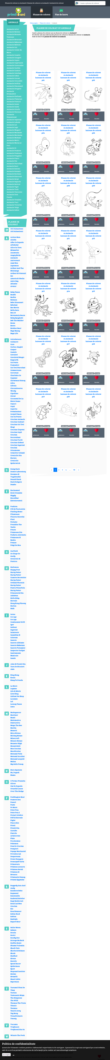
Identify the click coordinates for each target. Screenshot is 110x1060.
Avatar (13, 286)
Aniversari (15, 260)
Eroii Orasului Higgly (16, 494)
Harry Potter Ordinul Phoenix (17, 581)
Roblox (13, 916)
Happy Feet (15, 569)
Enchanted (15, 490)
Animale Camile (13, 55)
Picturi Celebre (16, 815)
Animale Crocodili (14, 81)
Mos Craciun (15, 748)
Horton (13, 606)
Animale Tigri (13, 187)
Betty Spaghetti (16, 318)
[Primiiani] (16, 11)
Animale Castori (14, 70)
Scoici (12, 935)
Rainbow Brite (16, 890)
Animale (14, 258)
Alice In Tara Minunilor (15, 248)
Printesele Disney (17, 877)
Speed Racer (15, 963)
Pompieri (14, 848)
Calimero (14, 342)
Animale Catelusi (14, 73)
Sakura (13, 930)
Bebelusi (14, 305)
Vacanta (14, 1024)
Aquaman (14, 265)
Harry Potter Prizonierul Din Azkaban (17, 593)
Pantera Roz (15, 799)
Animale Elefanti (14, 96)
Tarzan (13, 992)
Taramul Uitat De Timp (17, 988)
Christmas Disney (17, 380)
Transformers (16, 1016)
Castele (13, 352)
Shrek (12, 953)
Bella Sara (14, 310)
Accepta (6, 1054)
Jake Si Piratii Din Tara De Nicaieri (18, 665)
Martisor (14, 715)
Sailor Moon (15, 927)
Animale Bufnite (14, 44)
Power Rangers (16, 859)
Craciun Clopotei (17, 429)
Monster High (16, 743)
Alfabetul (14, 245)
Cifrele (13, 385)
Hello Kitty (14, 598)
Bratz (12, 323)
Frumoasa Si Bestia (15, 538)
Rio (11, 908)
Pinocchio (14, 823)
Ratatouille (15, 896)
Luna (12, 706)
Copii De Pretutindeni (15, 410)
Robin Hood (15, 914)
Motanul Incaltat (17, 756)
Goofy (12, 556)
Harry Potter (15, 572)
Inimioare (14, 632)
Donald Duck (15, 479)
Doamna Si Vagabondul (15, 475)
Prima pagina (34, 23)
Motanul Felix (16, 754)
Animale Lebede (13, 122)
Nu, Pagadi (14, 772)
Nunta (12, 775)
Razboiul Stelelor (17, 898)
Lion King (14, 693)
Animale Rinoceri (14, 176)
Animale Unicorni (14, 192)
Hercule (13, 600)
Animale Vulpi (13, 207)
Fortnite (13, 522)
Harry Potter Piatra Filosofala (17, 586)
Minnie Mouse (16, 741)
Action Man (15, 237)
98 (74, 470)
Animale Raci (12, 166)
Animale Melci (13, 140)
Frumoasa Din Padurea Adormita (18, 533)
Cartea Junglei (16, 347)
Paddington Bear (17, 797)
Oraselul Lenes (16, 788)
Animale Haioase (14, 112)
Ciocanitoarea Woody (16, 389)
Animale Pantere (14, 150)
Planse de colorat (45, 23)
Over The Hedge (17, 791)
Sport (12, 969)
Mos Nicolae (15, 751)
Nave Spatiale (16, 770)
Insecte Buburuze (17, 645)
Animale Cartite (13, 68)
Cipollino (14, 393)
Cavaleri (14, 354)
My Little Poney (16, 764)
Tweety (13, 1018)
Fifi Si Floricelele (17, 509)
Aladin (13, 239)
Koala (12, 677)
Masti (12, 717)
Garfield (14, 551)
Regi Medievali (16, 901)
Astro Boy (14, 281)
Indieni (13, 627)
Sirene (13, 958)
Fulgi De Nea (15, 545)
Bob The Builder (17, 320)
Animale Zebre (13, 210)
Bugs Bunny (15, 331)
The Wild (14, 1000)
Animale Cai (12, 47)
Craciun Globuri (17, 442)
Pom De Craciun (17, 846)
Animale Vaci (12, 202)
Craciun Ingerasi (17, 445)
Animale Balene (13, 32)
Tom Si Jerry (15, 1011)
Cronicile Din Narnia (16, 456)
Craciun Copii (16, 432)
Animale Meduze (14, 137)
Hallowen (14, 567)
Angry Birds (15, 255)
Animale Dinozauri (15, 86)
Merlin (13, 728)
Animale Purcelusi (14, 163)
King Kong (14, 675)
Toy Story (14, 1013)
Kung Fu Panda (16, 680)
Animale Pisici (13, 158)
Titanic (13, 1005)
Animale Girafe (13, 109)
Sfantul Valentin (17, 945)
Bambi (13, 294)
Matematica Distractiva (15, 721)
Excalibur (14, 498)
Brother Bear (15, 328)
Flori (12, 519)
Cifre (12, 383)
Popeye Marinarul (18, 851)
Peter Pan (14, 810)
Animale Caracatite (15, 65)
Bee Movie (14, 307)
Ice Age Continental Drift (17, 620)
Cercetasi (14, 373)
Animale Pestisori (14, 153)
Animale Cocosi (13, 78)
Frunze (13, 542)
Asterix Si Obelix (17, 278)
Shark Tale (15, 948)
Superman (14, 981)
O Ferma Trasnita (17, 781)
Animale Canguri (14, 57)
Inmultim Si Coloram (15, 636)
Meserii (13, 730)
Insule (13, 658)
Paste (12, 805)
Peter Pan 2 (15, 812)
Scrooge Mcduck (17, 940)
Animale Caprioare (15, 63)
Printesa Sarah (16, 869)
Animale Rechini (14, 174)
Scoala (13, 932)
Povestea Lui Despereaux (15, 855)
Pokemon (14, 843)
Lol (11, 701)
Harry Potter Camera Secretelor (18, 576)
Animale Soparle (14, 181)
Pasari (13, 802)
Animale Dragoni (14, 88)
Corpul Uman (15, 414)
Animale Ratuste (14, 171)
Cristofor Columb (17, 453)
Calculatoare (15, 339)
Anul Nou (14, 263)
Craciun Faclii (16, 440)
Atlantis (13, 283)
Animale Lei (12, 125)
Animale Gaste (13, 106)
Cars (12, 344)
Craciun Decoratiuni (15, 436)
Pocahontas (15, 841)
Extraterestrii (16, 500)
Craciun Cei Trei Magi (17, 425)
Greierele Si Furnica (15, 559)
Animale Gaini (13, 104)
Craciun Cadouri (17, 422)
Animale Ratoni (13, 168)
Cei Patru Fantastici (14, 363)
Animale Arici (13, 29)
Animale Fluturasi (14, 99)
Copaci (13, 404)
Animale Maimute (14, 132)
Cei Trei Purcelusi (17, 367)
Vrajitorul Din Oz (17, 1029)
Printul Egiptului (17, 879)
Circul (13, 396)
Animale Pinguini (14, 156)
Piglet (12, 820)
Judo (12, 669)
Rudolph (14, 919)
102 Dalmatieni (16, 231)
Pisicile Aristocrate (15, 834)
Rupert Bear (15, 921)
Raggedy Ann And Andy (17, 886)
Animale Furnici (14, 101)
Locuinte (14, 699)
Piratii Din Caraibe (14, 829)
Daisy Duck (15, 469)
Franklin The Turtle (16, 525)
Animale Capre (13, 60)
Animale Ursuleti (14, 199)
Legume (13, 688)
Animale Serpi (13, 179)
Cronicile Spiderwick (15, 461)
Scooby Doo (15, 938)
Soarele (13, 961)
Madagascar (15, 712)
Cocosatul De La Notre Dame (16, 399)
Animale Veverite (14, 205)
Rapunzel (14, 893)
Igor (12, 624)
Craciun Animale (17, 419)
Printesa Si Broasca (14, 873)
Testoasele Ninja (17, 995)
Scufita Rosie (15, 943)
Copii (12, 406)
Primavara (15, 864)
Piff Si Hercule (16, 817)
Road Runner (15, 911)
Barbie (13, 297)
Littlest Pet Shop (17, 696)
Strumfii (14, 976)
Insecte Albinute (17, 642)
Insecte (13, 640)
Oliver (13, 783)
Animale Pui (12, 161)
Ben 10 (13, 312)
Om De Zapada (16, 786)
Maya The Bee (16, 725)
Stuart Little (15, 979)
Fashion (13, 506)
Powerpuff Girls (17, 861)
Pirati (12, 825)
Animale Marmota (14, 135)
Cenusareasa (15, 370)
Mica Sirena (15, 733)
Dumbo (13, 484)
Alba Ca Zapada (17, 242)
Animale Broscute (14, 39)
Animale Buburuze (14, 42)
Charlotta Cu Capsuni (15, 376)
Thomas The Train (18, 1003)
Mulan (13, 761)
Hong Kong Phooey (18, 603)
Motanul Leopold (17, 759)
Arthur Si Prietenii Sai (18, 274)
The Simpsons (16, 998)
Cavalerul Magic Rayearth (17, 358)
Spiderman (15, 966)
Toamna (13, 1008)
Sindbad (13, 956)
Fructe (13, 529)
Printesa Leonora (17, 867)
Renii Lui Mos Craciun (16, 904)
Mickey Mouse (16, 735)
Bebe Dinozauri (16, 302)
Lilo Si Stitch (15, 691)
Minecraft (14, 738)
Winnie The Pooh (17, 1035)
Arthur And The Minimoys (17, 269)
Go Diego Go (15, 553)
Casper (13, 349)
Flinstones (14, 514)
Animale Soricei (13, 184)
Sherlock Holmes (17, 950)
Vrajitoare (14, 1027)
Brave (12, 325)
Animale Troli (13, 189)
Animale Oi (11, 148)
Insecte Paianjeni (17, 648)
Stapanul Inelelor (17, 971)
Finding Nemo (16, 511)
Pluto (12, 838)
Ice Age (13, 617)
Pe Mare (13, 807)
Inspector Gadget (17, 650)
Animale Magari (14, 130)
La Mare (13, 686)
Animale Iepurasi (14, 119)
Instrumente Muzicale (15, 654)
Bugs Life (14, 333)
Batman (13, 300)
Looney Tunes (16, 704)
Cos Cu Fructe (15, 416)
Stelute (13, 974)
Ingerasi (14, 630)
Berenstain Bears (17, 315)
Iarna (12, 614)
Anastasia (14, 252)
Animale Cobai (13, 75)
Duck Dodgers (16, 482)
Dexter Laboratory (18, 471)
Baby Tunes (15, 292)
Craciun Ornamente (15, 448)
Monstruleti (15, 746)
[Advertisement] (69, 21)
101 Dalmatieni (16, 229)
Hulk (12, 608)
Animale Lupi (12, 127)
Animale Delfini (14, 83)
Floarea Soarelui (17, 517)
